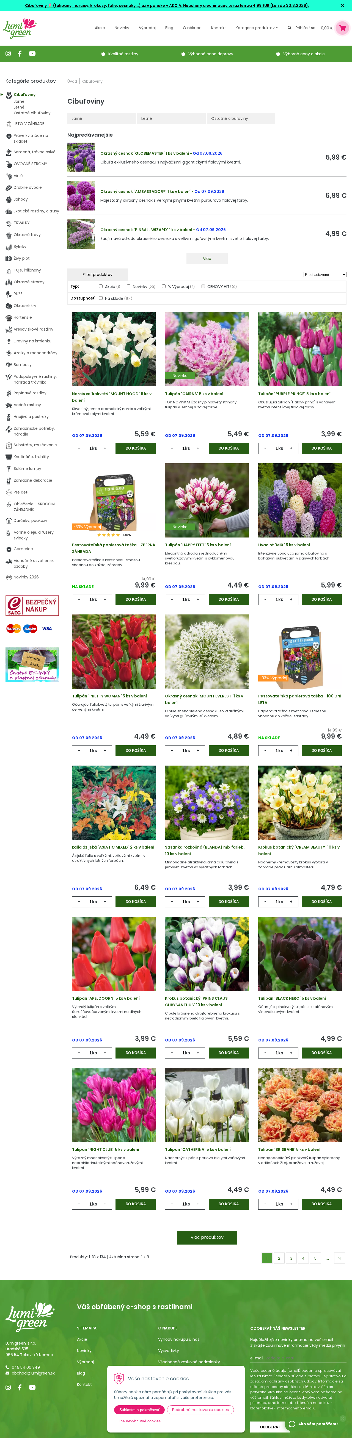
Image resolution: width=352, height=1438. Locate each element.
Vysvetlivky (168, 1350)
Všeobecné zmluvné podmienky (189, 1362)
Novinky (122, 28)
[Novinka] (207, 357)
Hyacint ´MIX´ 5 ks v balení (284, 545)
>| (339, 1258)
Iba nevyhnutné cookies (140, 1421)
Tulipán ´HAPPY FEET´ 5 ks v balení (198, 545)
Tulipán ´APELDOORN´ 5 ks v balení (106, 998)
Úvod (72, 81)
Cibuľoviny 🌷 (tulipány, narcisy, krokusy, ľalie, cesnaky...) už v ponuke (95, 5)
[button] (343, 1418)
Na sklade (118, 298)
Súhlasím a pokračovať (139, 1409)
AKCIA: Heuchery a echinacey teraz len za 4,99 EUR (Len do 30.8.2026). (238, 5)
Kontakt (84, 1384)
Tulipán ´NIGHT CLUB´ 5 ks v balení (105, 1149)
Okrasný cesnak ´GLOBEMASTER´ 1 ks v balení (144, 153)
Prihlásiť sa (305, 28)
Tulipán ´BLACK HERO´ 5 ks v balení (292, 998)
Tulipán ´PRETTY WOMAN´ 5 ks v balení (109, 696)
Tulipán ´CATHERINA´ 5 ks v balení (198, 1149)
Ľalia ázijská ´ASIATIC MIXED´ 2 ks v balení (113, 847)
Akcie (100, 28)
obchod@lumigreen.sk (33, 1373)
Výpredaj (147, 28)
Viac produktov (207, 1237)
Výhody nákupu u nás (178, 1339)
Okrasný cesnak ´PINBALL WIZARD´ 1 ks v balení (146, 229)
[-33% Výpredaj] (114, 508)
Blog (81, 1373)
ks (94, 448)
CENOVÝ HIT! (222, 286)
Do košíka (136, 448)
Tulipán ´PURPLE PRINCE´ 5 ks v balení (294, 394)
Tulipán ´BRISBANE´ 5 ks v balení (289, 1149)
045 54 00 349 (26, 1367)
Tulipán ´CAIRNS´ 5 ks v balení (194, 394)
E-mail (256, 1358)
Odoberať (270, 1427)
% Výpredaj (181, 286)
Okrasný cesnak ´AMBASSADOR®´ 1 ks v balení (145, 191)
